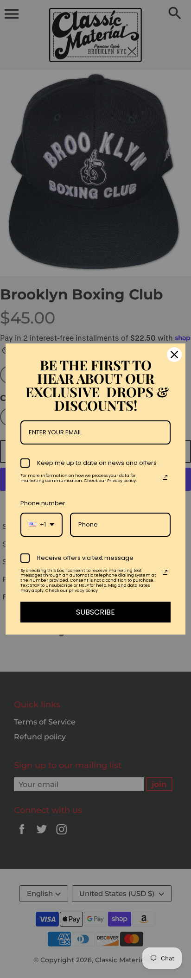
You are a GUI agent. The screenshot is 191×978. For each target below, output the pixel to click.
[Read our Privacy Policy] (165, 477)
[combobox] (41, 525)
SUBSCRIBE (95, 612)
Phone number (42, 503)
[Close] (174, 354)
